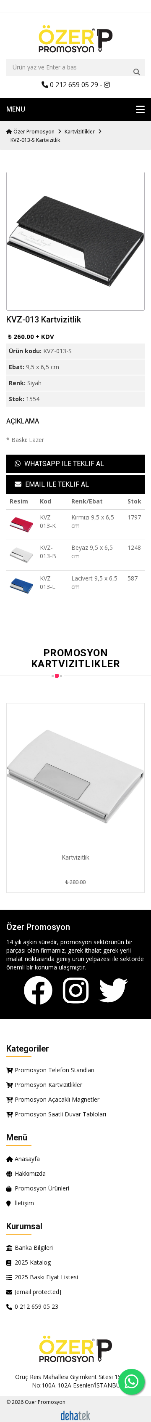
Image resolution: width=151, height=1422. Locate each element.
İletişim (24, 1203)
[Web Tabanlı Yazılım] (75, 1415)
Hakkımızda (30, 1173)
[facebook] (38, 991)
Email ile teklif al (56, 484)
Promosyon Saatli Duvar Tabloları (60, 1114)
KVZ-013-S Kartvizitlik (35, 140)
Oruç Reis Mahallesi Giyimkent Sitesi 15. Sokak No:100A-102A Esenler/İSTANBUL (78, 1381)
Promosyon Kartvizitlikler (48, 1085)
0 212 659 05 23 (36, 1306)
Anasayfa (27, 1159)
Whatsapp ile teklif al (63, 464)
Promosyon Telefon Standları (54, 1070)
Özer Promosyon (33, 131)
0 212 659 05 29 (73, 84)
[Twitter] (113, 991)
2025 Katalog (33, 1262)
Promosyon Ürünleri (42, 1188)
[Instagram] (76, 991)
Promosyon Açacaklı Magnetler (57, 1099)
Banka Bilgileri (34, 1248)
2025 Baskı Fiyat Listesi (46, 1277)
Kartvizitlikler (80, 131)
